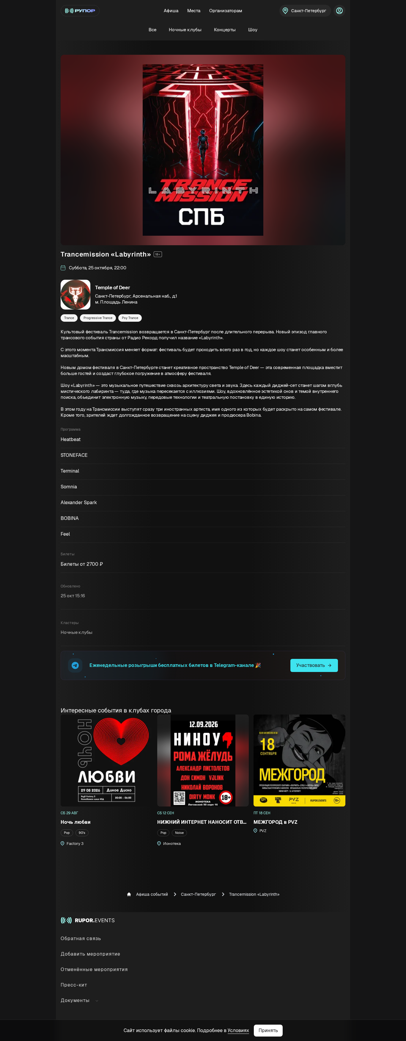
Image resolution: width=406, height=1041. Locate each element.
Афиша (171, 10)
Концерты (225, 29)
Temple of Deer (112, 287)
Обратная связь (81, 938)
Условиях (238, 1030)
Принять (268, 1030)
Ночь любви (76, 822)
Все (152, 29)
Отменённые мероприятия (94, 969)
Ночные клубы (185, 29)
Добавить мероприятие (90, 954)
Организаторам (225, 10)
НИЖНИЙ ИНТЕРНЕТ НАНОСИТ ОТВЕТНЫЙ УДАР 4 (203, 822)
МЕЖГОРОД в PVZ (276, 822)
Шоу (252, 29)
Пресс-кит (74, 985)
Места (193, 10)
